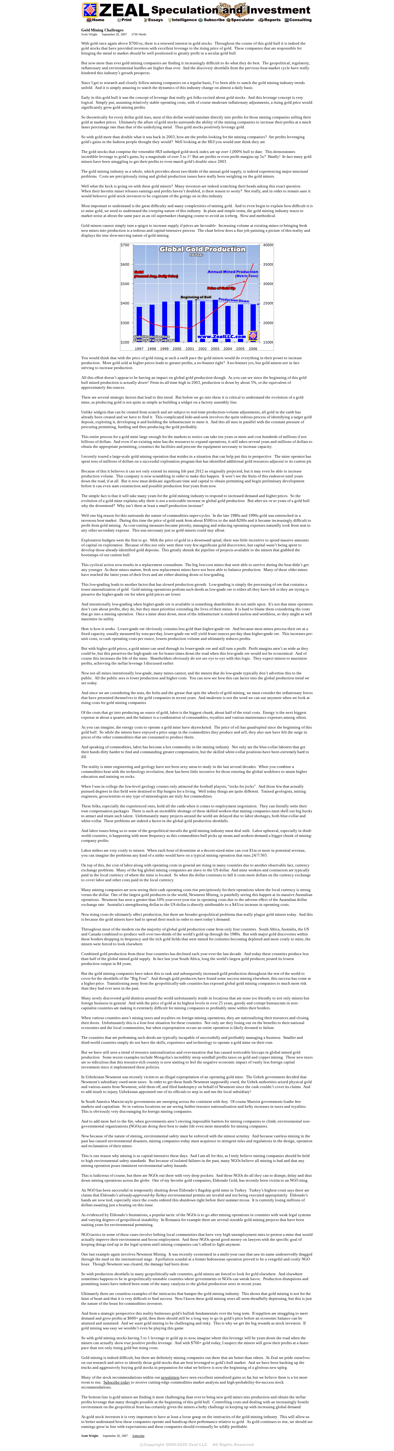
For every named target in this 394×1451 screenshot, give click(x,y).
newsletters (170, 1377)
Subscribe (138, 1435)
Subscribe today (116, 1382)
